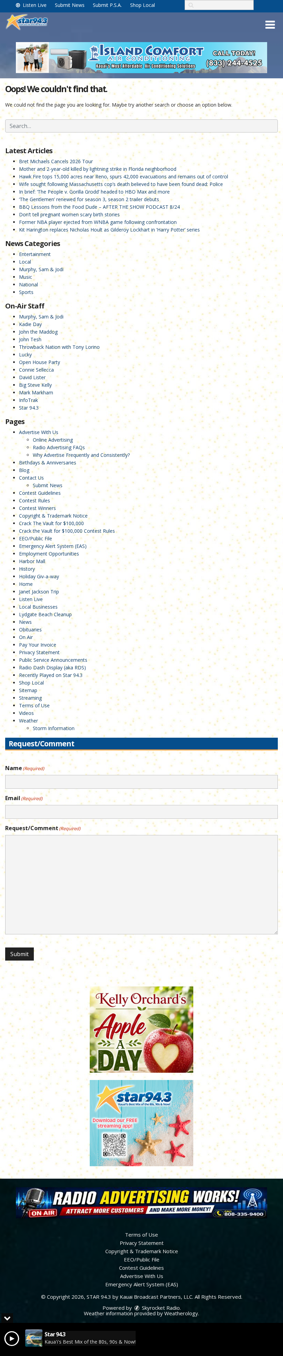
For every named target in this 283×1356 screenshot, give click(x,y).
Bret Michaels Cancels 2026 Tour (56, 161)
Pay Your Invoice (37, 644)
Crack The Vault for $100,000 (51, 523)
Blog (24, 470)
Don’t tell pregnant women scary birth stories (69, 214)
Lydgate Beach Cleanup (45, 614)
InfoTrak (28, 400)
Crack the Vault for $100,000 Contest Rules (67, 531)
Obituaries (30, 629)
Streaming (30, 698)
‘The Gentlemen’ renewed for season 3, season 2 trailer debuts (89, 199)
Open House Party (39, 362)
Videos (26, 713)
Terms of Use (34, 705)
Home (26, 584)
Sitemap (28, 690)
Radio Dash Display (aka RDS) (52, 667)
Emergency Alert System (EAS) (53, 546)
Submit (19, 954)
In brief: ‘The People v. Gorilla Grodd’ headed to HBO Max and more (94, 191)
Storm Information (54, 728)
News (25, 622)
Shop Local (142, 5)
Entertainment (35, 254)
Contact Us (31, 477)
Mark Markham (36, 392)
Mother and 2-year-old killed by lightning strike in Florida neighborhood (97, 169)
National (28, 284)
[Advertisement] (141, 57)
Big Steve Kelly (35, 385)
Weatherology (181, 1313)
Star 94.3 (29, 407)
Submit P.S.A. (107, 5)
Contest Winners (37, 508)
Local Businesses (38, 606)
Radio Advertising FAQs (59, 447)
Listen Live (34, 5)
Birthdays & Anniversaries (47, 462)
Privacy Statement (39, 652)
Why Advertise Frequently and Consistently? (81, 455)
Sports (26, 292)
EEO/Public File (35, 538)
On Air (26, 637)
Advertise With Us (38, 432)
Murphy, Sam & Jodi (41, 269)
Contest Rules (34, 500)
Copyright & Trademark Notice (53, 515)
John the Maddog (38, 331)
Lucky (25, 354)
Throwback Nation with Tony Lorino (59, 347)
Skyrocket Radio (160, 1307)
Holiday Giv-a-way (39, 576)
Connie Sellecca (36, 369)
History (27, 569)
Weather (28, 720)
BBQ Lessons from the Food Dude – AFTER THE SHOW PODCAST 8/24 (99, 207)
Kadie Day (30, 324)
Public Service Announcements (53, 660)
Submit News (70, 5)
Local (25, 261)
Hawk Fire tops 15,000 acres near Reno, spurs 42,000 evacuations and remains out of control (123, 176)
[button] (270, 24)
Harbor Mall (32, 561)
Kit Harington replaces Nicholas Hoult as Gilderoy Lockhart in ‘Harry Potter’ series (109, 229)
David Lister (32, 377)
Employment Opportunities (49, 553)
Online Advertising (53, 439)
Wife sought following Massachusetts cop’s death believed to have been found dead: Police (121, 184)
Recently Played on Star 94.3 (50, 675)
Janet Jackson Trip (39, 591)
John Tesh (30, 339)
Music (25, 277)
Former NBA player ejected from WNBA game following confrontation (98, 222)
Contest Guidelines (40, 493)
